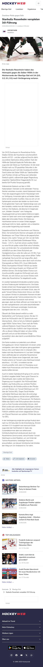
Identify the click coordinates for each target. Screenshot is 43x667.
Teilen (7, 459)
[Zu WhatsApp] (31, 655)
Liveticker (19, 9)
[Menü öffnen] (38, 3)
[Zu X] (26, 655)
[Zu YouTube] (21, 655)
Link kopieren (19, 459)
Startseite (5, 589)
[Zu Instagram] (11, 655)
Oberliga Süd (6, 9)
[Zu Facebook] (16, 655)
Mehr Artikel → (8, 527)
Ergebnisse (32, 9)
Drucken (32, 459)
